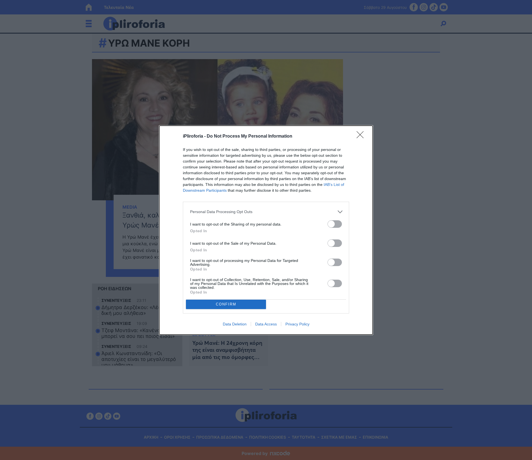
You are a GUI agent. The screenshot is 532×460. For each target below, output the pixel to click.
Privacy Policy (297, 324)
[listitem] (266, 212)
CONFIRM (226, 304)
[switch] (335, 224)
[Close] (362, 136)
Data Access (266, 324)
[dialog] (266, 230)
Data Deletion (235, 324)
